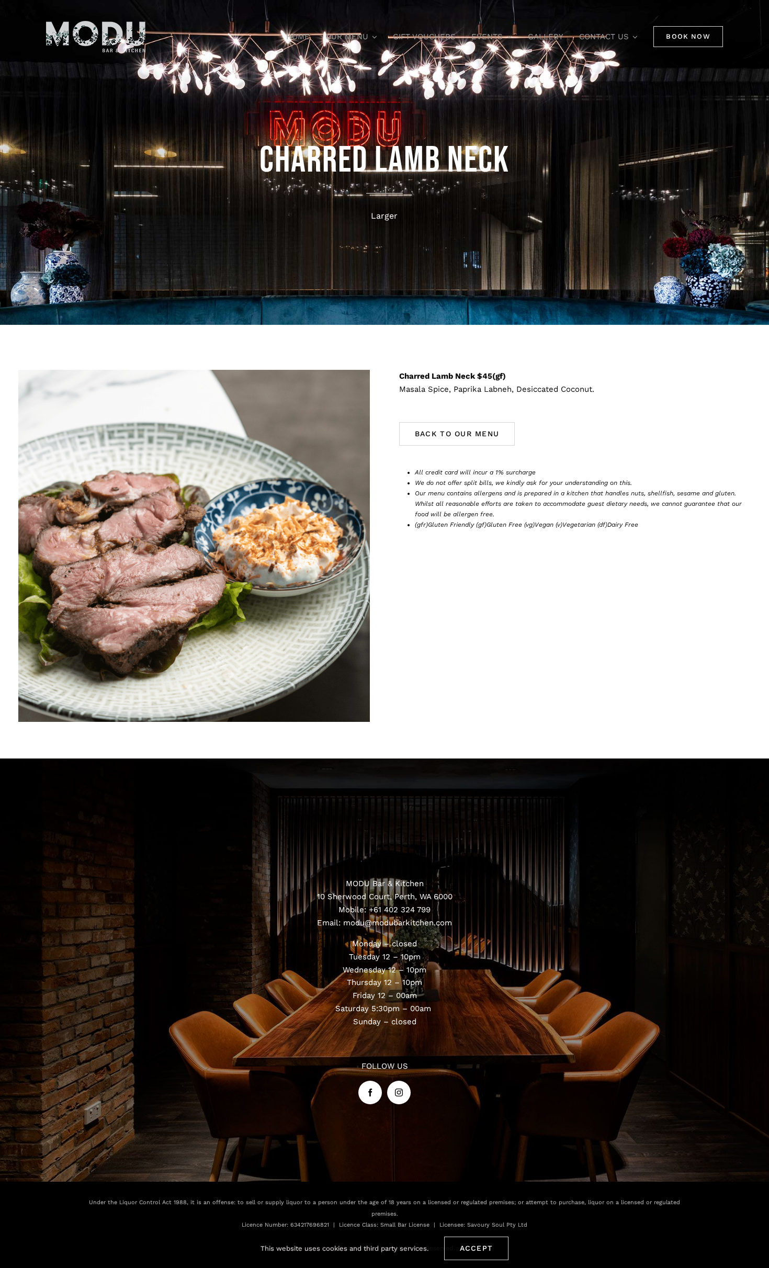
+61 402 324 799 (400, 909)
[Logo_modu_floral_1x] (95, 24)
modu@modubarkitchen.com (397, 922)
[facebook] (370, 1092)
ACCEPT (476, 1248)
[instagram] (399, 1092)
